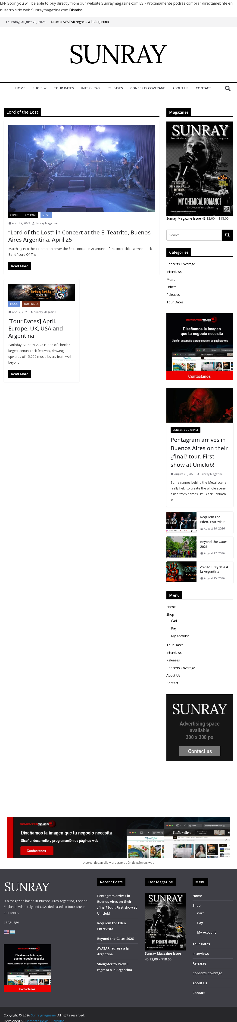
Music (46, 215)
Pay (174, 628)
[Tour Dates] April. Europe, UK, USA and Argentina (35, 328)
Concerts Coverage (147, 88)
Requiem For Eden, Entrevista (212, 519)
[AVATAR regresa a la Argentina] (181, 572)
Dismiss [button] (76, 9)
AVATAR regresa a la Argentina (86, 21)
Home (20, 88)
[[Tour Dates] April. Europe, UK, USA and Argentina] (41, 292)
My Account (180, 636)
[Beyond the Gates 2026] (181, 547)
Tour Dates (64, 88)
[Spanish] (13, 931)
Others (171, 287)
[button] (44, 88)
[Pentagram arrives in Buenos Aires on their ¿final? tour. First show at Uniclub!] (199, 405)
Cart (174, 620)
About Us (180, 88)
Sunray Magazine (47, 223)
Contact (203, 88)
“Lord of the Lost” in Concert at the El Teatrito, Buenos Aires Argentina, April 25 (79, 235)
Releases (115, 88)
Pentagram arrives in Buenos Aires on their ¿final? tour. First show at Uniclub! (199, 452)
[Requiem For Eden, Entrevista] (181, 523)
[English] (7, 931)
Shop (37, 88)
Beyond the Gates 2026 (214, 544)
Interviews (90, 88)
